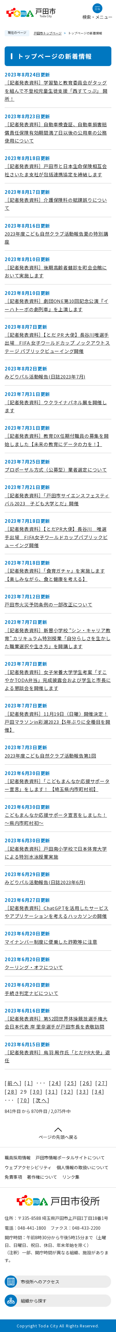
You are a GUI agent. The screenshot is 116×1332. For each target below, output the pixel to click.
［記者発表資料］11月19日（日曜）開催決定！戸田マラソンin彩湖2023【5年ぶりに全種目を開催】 (57, 722)
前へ (13, 1083)
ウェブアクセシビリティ (28, 1167)
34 (98, 1091)
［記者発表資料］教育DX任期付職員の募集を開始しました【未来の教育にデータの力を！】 (57, 440)
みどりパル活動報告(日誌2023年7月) (45, 376)
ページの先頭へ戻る (58, 1137)
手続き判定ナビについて (31, 993)
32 (67, 1091)
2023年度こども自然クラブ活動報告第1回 (50, 755)
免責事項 (13, 1177)
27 (101, 1083)
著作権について (42, 1177)
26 (86, 1083)
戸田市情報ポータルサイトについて (70, 1157)
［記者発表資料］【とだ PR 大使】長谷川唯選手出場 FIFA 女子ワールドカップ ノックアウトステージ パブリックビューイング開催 (57, 342)
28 (11, 1091)
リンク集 (70, 1177)
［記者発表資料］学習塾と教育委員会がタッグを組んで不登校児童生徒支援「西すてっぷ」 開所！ (56, 90)
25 (71, 1083)
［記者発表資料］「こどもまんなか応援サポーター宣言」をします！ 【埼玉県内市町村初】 (57, 785)
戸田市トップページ (48, 33)
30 (36, 1091)
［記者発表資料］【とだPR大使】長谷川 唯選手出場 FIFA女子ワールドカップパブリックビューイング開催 (56, 537)
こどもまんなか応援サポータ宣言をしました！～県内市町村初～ (56, 819)
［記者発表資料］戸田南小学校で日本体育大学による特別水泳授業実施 (56, 852)
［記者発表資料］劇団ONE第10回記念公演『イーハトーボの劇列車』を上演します (56, 305)
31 (52, 1091)
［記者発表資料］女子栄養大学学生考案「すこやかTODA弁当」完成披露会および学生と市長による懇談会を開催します (58, 680)
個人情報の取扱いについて (83, 1167)
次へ (41, 1100)
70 (24, 1100)
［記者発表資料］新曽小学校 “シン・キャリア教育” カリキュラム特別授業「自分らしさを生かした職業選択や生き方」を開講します (57, 638)
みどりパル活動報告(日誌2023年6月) (45, 882)
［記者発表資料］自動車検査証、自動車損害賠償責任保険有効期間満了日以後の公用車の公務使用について (56, 132)
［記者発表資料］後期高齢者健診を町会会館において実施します (56, 271)
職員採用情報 (18, 1157)
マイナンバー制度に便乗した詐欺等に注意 (51, 941)
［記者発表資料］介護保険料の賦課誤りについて (56, 204)
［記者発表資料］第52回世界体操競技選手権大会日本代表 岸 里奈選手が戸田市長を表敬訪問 (56, 1022)
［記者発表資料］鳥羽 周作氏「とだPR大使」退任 (57, 1056)
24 (55, 1083)
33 (83, 1091)
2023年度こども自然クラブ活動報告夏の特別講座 (56, 237)
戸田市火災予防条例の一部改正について (48, 604)
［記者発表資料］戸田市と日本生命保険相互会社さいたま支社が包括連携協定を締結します (56, 170)
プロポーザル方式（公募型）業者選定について (56, 469)
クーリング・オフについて (34, 967)
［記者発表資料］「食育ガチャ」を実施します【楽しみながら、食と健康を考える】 (55, 574)
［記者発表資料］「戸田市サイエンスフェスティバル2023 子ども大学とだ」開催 (57, 499)
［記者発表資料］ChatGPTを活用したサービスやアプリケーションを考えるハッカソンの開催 (57, 912)
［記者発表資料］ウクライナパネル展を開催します (56, 406)
